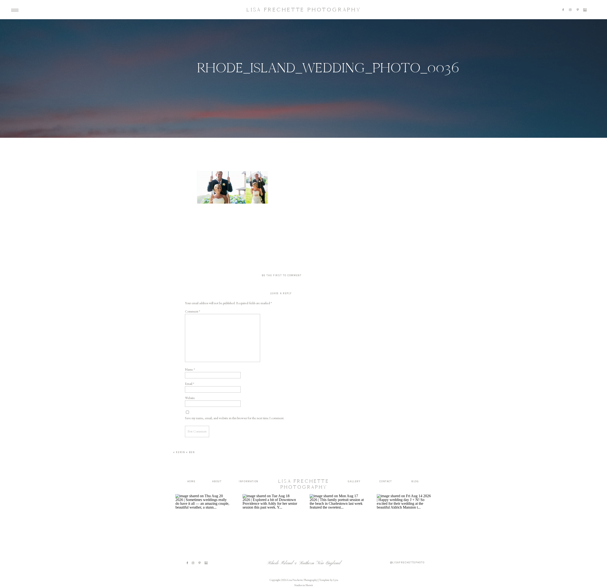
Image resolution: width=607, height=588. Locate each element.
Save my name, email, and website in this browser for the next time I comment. (234, 418)
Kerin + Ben (185, 452)
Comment (192, 311)
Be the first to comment (282, 275)
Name (190, 369)
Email (189, 383)
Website (190, 398)
